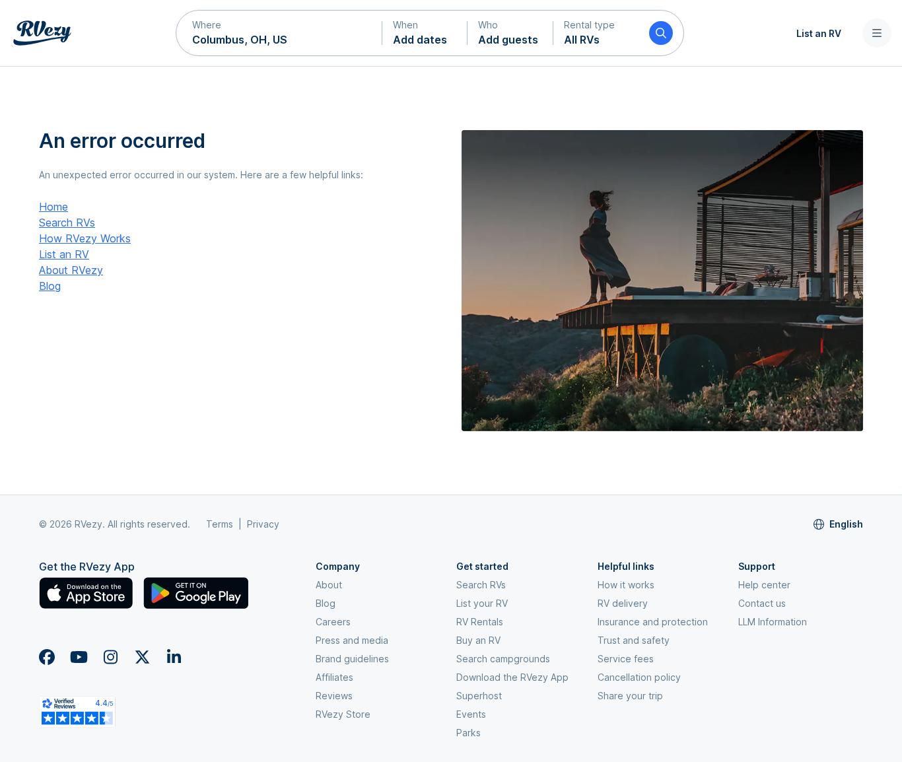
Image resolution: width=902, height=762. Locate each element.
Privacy (263, 524)
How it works (626, 584)
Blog (50, 286)
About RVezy (71, 270)
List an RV (818, 33)
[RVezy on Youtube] (79, 657)
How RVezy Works (85, 238)
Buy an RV (478, 640)
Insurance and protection (653, 621)
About (329, 584)
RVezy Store (343, 714)
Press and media (352, 640)
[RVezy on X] (142, 657)
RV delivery (623, 603)
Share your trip (630, 695)
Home (53, 206)
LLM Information (772, 621)
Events (471, 714)
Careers (333, 621)
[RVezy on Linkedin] (174, 657)
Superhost (479, 695)
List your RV (482, 603)
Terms (219, 524)
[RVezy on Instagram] (110, 657)
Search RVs (67, 222)
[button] (279, 33)
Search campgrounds (503, 658)
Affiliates (334, 677)
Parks (468, 732)
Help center (764, 584)
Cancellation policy (639, 677)
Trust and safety (634, 640)
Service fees (626, 658)
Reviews (334, 695)
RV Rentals (479, 621)
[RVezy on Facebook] (47, 657)
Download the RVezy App (512, 677)
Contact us (762, 603)
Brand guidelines (352, 658)
